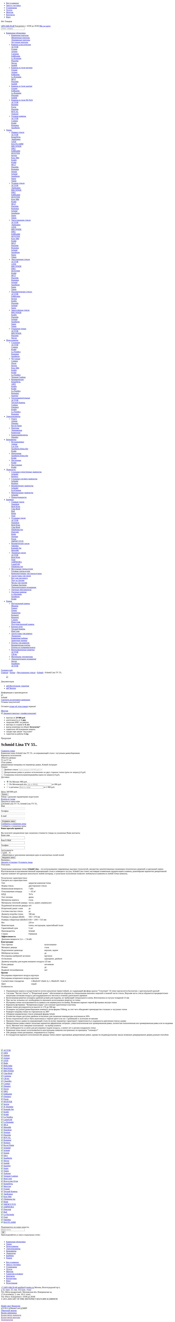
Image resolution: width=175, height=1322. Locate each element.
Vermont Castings (18, 377)
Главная (4, 672)
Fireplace (15, 407)
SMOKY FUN (17, 541)
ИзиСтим (15, 631)
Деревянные (16, 430)
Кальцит (15, 615)
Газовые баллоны (19, 585)
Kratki (13, 123)
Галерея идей (7, 670)
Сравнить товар (8, 751)
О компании (11, 8)
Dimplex (14, 423)
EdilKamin (15, 56)
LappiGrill (15, 564)
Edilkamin (15, 75)
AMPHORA (16, 562)
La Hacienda (16, 594)
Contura (14, 121)
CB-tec (14, 654)
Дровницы (16, 636)
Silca (6, 1155)
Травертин (15, 613)
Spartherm (15, 128)
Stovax (14, 63)
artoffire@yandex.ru (26, 1287)
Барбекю (10, 499)
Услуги (9, 10)
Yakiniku (15, 546)
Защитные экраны (19, 640)
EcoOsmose (16, 490)
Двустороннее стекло (26, 672)
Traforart (14, 114)
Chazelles (7, 1081)
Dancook (15, 532)
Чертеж (12, 688)
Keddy (14, 160)
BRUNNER (16, 146)
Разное (9, 601)
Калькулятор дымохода (11, 1315)
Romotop (15, 125)
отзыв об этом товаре (18, 706)
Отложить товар (25, 862)
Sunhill (14, 65)
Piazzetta (14, 61)
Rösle (13, 513)
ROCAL (14, 111)
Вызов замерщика (9, 1313)
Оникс (14, 610)
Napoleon (15, 504)
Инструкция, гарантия (19, 686)
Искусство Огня (11, 1181)
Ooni (13, 516)
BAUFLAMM (17, 144)
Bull (13, 511)
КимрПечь (15, 137)
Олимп (14, 49)
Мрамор (14, 606)
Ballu (6, 1063)
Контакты (10, 15)
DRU (13, 148)
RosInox (14, 476)
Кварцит (15, 617)
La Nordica (15, 352)
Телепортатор (7, 1320)
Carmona (15, 54)
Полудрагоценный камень (22, 624)
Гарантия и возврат (14, 1274)
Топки (9, 130)
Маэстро (7, 1186)
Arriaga (14, 51)
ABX (13, 384)
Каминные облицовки (16, 33)
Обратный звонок (9, 1310)
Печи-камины (12, 340)
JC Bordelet (8, 1107)
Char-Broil (15, 509)
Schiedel (14, 474)
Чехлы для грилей (19, 583)
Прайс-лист (6, 1306)
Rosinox (7, 1143)
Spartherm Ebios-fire (19, 449)
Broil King (15, 506)
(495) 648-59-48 (7, 26)
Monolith (15, 550)
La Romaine (16, 58)
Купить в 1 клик (8, 799)
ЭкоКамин (15, 139)
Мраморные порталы (20, 38)
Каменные (15, 433)
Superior (14, 396)
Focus (13, 107)
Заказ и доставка (13, 5)
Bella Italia (8, 1066)
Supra (13, 178)
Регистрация (11, 1283)
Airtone (14, 421)
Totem (13, 181)
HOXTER (15, 153)
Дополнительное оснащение (23, 587)
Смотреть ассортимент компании (15, 700)
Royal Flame (16, 426)
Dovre (13, 363)
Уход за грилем (17, 580)
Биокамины (11, 439)
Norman (14, 536)
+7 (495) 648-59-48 (9, 1287)
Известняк (15, 622)
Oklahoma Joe (17, 530)
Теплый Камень (18, 402)
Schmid (14, 174)
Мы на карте (44, 26)
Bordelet (14, 105)
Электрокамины (13, 416)
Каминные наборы (19, 638)
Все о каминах (12, 3)
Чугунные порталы (19, 42)
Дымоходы (11, 469)
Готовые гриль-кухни (20, 571)
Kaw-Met (15, 158)
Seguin (14, 172)
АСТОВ (14, 47)
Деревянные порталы (20, 40)
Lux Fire (14, 446)
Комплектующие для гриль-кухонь (26, 573)
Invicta (14, 155)
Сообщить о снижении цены (13, 824)
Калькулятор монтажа (10, 1317)
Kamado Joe (16, 548)
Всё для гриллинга (19, 578)
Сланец (14, 620)
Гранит (14, 608)
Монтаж (9, 12)
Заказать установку (9, 862)
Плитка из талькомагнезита (23, 647)
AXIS (13, 142)
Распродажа (11, 1278)
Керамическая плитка (20, 645)
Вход (8, 17)
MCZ (13, 79)
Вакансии (16, 1306)
